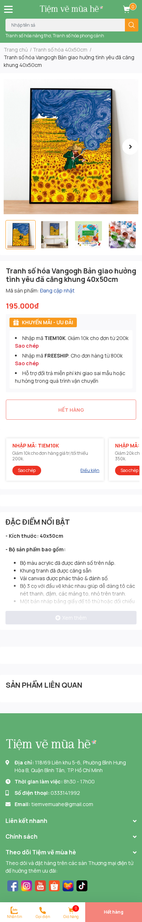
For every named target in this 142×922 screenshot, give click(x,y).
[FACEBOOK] (12, 884)
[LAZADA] (68, 884)
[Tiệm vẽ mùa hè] (71, 9)
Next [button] (130, 147)
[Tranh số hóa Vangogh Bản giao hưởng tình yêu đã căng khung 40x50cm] (71, 146)
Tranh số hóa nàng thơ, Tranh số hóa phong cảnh (54, 36)
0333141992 (65, 792)
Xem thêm (74, 617)
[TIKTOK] (81, 884)
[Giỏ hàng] (126, 9)
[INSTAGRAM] (26, 884)
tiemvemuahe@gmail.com (62, 804)
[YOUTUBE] (40, 884)
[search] (131, 25)
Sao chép (27, 345)
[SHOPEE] (54, 884)
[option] (71, 146)
